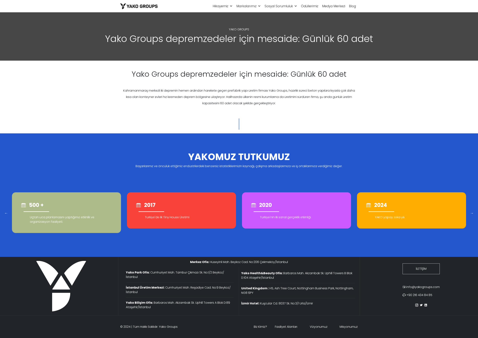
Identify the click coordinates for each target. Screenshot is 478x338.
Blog (352, 6)
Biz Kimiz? (260, 327)
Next (472, 213)
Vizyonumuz (319, 327)
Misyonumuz (349, 327)
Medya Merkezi (333, 6)
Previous (6, 213)
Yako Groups (168, 327)
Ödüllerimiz (309, 6)
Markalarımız (246, 6)
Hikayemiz (220, 6)
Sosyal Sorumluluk (279, 6)
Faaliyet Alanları (286, 327)
